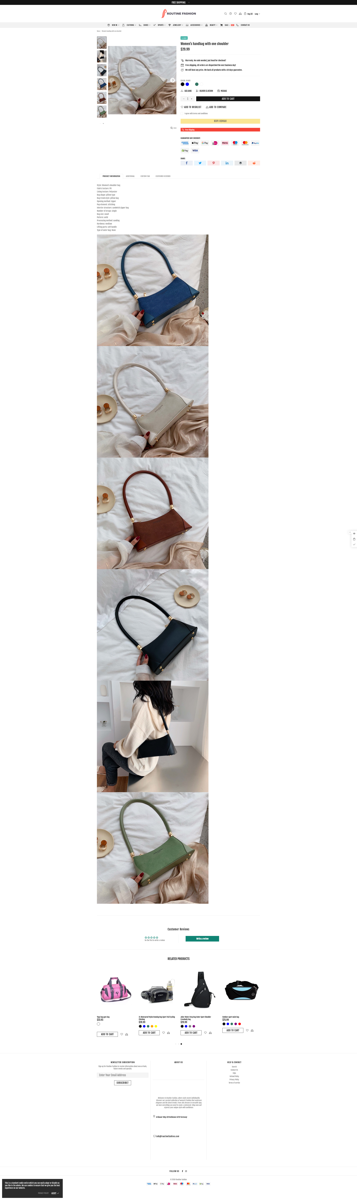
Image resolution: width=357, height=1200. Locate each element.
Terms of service (234, 1083)
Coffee (192, 84)
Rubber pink (156, 1024)
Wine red (160, 1024)
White (201, 84)
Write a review (202, 938)
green (235, 1024)
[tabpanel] (116, 1002)
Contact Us (234, 1070)
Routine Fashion (178, 13)
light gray (243, 1024)
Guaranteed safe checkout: (190, 138)
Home (98, 31)
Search (234, 1067)
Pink (152, 1024)
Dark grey (224, 1024)
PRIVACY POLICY (43, 1193)
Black (182, 84)
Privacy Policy (234, 1079)
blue (232, 1024)
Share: (183, 158)
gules (239, 1024)
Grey (148, 1024)
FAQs (234, 1073)
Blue (187, 84)
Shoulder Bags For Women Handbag (151, 1017)
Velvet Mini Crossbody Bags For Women (110, 1017)
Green (196, 84)
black (228, 1024)
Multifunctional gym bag (189, 1017)
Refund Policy (234, 1076)
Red (110, 1024)
